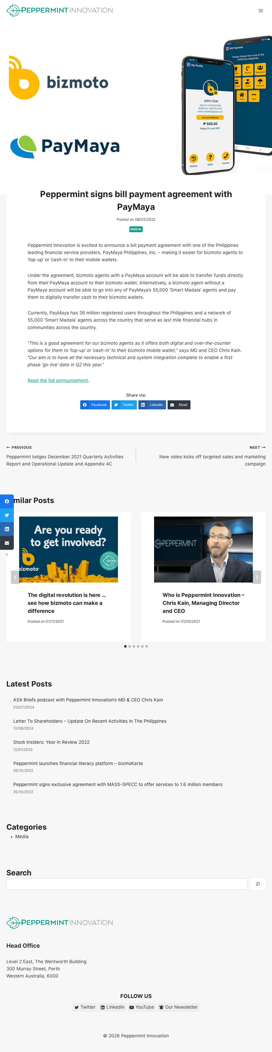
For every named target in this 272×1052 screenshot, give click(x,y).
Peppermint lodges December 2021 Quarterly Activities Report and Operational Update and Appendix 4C (65, 456)
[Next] (256, 577)
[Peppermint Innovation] (59, 10)
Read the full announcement (58, 380)
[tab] (125, 646)
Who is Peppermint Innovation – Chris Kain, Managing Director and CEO (203, 603)
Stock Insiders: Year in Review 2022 (51, 742)
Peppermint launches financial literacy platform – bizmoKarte (78, 763)
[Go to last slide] (15, 577)
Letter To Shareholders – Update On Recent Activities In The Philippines (90, 721)
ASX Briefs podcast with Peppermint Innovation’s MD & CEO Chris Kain (88, 699)
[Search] (258, 884)
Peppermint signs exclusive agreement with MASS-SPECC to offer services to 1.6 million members (118, 784)
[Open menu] (261, 10)
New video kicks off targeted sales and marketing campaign (212, 456)
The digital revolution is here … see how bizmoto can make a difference (67, 603)
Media (136, 229)
